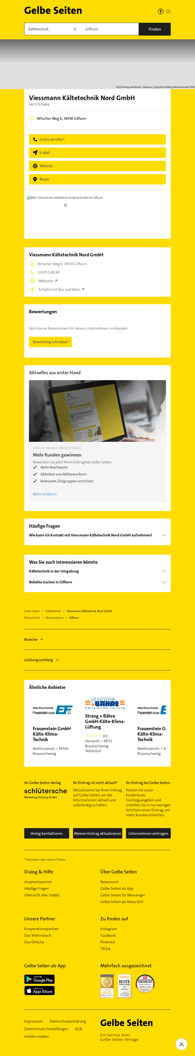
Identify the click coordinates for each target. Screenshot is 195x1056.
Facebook (108, 935)
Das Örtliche (34, 942)
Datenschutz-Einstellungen (46, 1029)
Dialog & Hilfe (38, 872)
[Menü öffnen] (168, 11)
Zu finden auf (114, 919)
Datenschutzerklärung (67, 1021)
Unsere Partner (39, 919)
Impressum (33, 1021)
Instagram (108, 929)
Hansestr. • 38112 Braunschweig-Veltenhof (105, 733)
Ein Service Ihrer (119, 1037)
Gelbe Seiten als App (116, 888)
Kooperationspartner (41, 929)
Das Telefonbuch (37, 935)
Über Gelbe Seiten (118, 872)
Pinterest (107, 942)
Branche (31, 639)
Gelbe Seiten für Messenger (122, 895)
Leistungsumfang (38, 659)
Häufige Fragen (36, 888)
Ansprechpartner (38, 882)
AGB (78, 1029)
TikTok (105, 948)
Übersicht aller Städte (41, 895)
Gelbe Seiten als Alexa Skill (121, 901)
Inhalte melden (36, 1036)
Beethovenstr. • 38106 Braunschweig (52, 740)
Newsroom (109, 882)
